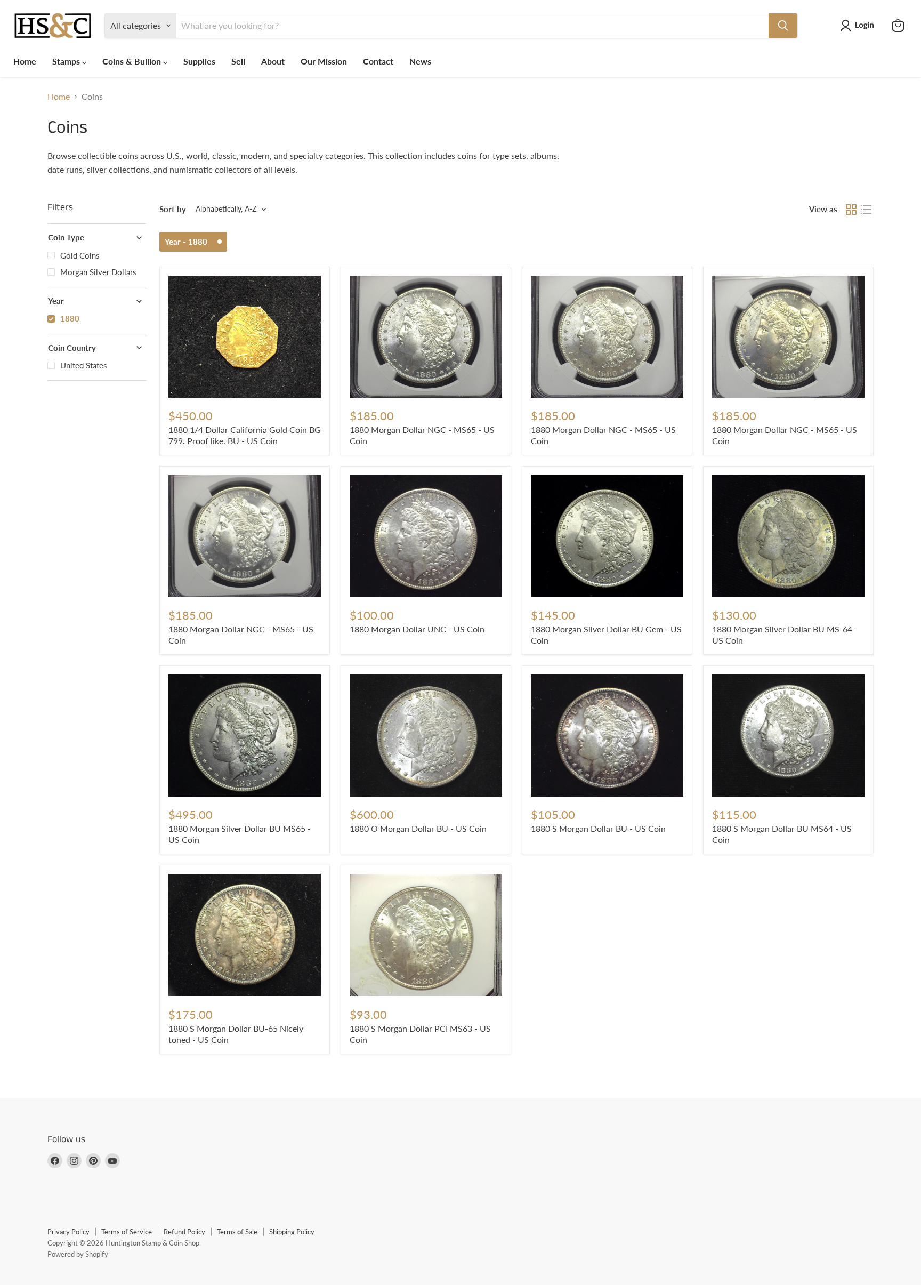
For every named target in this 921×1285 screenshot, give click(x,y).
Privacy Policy (68, 1231)
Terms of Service (126, 1231)
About (273, 61)
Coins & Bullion (132, 61)
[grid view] (851, 209)
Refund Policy (184, 1231)
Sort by (172, 209)
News (420, 61)
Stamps (67, 61)
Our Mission (324, 61)
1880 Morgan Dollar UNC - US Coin (417, 629)
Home (24, 61)
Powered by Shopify (77, 1254)
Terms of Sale (237, 1231)
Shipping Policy (291, 1231)
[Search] (783, 25)
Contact (378, 61)
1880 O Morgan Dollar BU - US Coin (418, 828)
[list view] (866, 209)
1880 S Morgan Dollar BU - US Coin (598, 828)
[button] (859, 25)
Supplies (199, 61)
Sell (238, 61)
